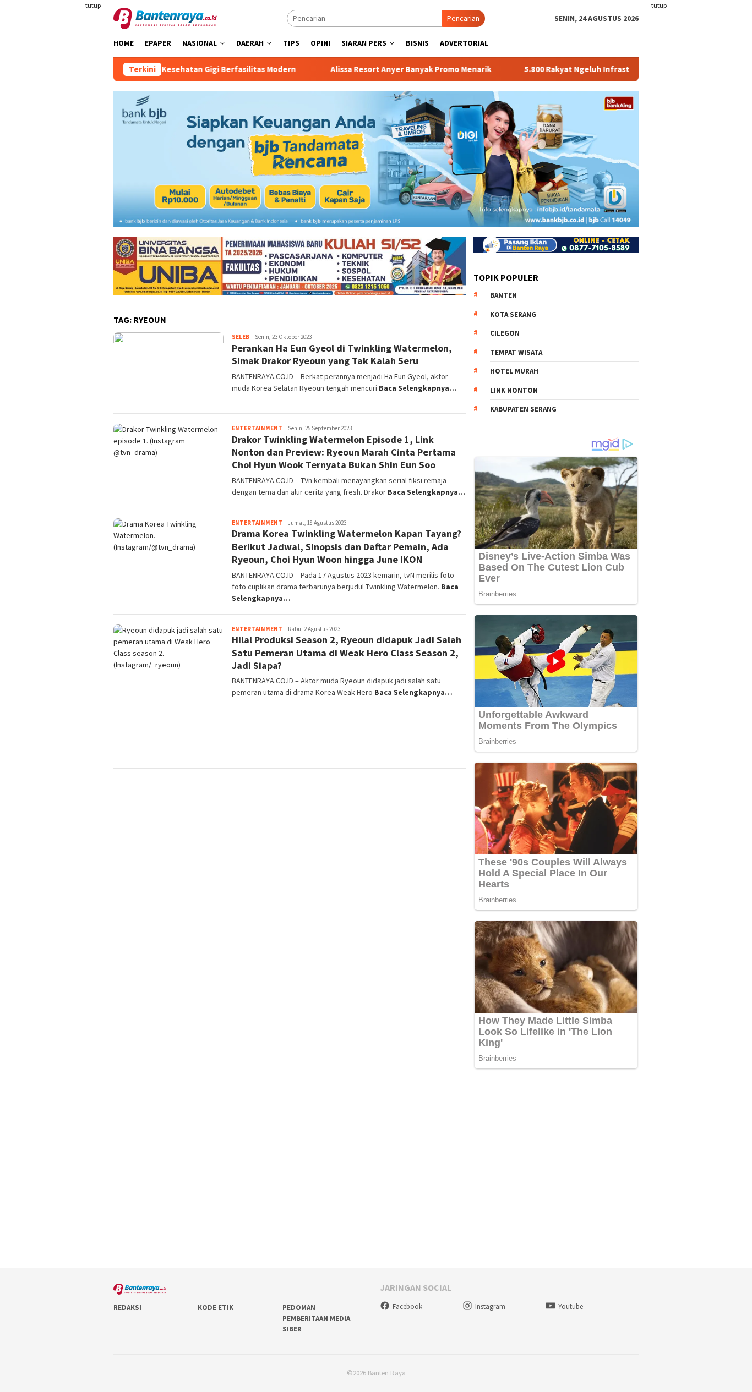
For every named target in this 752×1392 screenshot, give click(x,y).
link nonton (514, 390)
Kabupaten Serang (523, 409)
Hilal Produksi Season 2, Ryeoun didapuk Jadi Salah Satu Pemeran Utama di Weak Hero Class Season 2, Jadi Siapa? (346, 652)
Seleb (240, 337)
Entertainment (257, 428)
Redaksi (127, 1307)
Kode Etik (215, 1307)
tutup (93, 5)
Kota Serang (513, 314)
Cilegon (505, 333)
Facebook (407, 1306)
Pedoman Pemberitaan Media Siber (316, 1318)
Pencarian (463, 18)
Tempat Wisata (516, 352)
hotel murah (514, 371)
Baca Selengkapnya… (418, 388)
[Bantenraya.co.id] (165, 18)
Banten (503, 295)
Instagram (490, 1306)
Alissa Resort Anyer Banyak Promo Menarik (376, 69)
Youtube (570, 1306)
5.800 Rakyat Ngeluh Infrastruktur (554, 69)
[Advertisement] (700, 165)
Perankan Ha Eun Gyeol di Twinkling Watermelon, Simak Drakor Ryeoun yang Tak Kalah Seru (342, 354)
